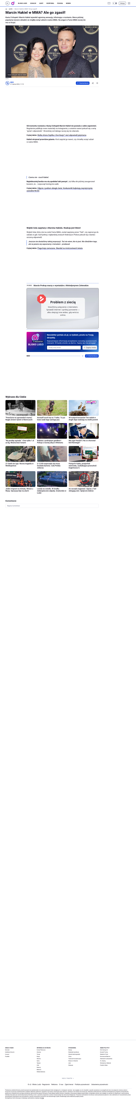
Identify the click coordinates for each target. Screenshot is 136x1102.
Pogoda (60, 3)
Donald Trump (104, 1052)
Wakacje (70, 1065)
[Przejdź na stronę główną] (7, 5)
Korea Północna (41, 1050)
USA (38, 1065)
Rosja (38, 1056)
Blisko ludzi (22, 3)
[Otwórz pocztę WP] (109, 3)
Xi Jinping (103, 1061)
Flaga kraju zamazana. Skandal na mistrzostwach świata (60, 248)
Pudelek (7, 1056)
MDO (12, 82)
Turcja (38, 1054)
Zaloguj (122, 3)
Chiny (69, 1056)
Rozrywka (50, 3)
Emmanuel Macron (105, 1056)
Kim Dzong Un (104, 1050)
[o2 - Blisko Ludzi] (14, 3)
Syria (38, 1061)
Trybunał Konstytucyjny (74, 1058)
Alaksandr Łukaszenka (106, 1058)
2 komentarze (84, 83)
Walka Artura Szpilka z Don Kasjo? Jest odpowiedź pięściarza (61, 135)
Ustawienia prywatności (99, 1084)
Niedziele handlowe (73, 1052)
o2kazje (33, 3)
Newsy (70, 1050)
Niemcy (39, 1067)
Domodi (7, 1050)
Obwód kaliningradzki (74, 1054)
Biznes (68, 3)
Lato (69, 1063)
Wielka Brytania (41, 1071)
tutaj (42, 1098)
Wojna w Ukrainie (73, 1061)
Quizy (41, 3)
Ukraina (39, 1052)
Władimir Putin (104, 1054)
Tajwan (39, 1063)
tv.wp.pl (7, 1054)
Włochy (39, 1058)
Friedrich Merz (104, 1065)
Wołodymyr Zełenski (105, 1063)
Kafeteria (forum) (9, 1052)
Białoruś (39, 1069)
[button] (114, 3)
